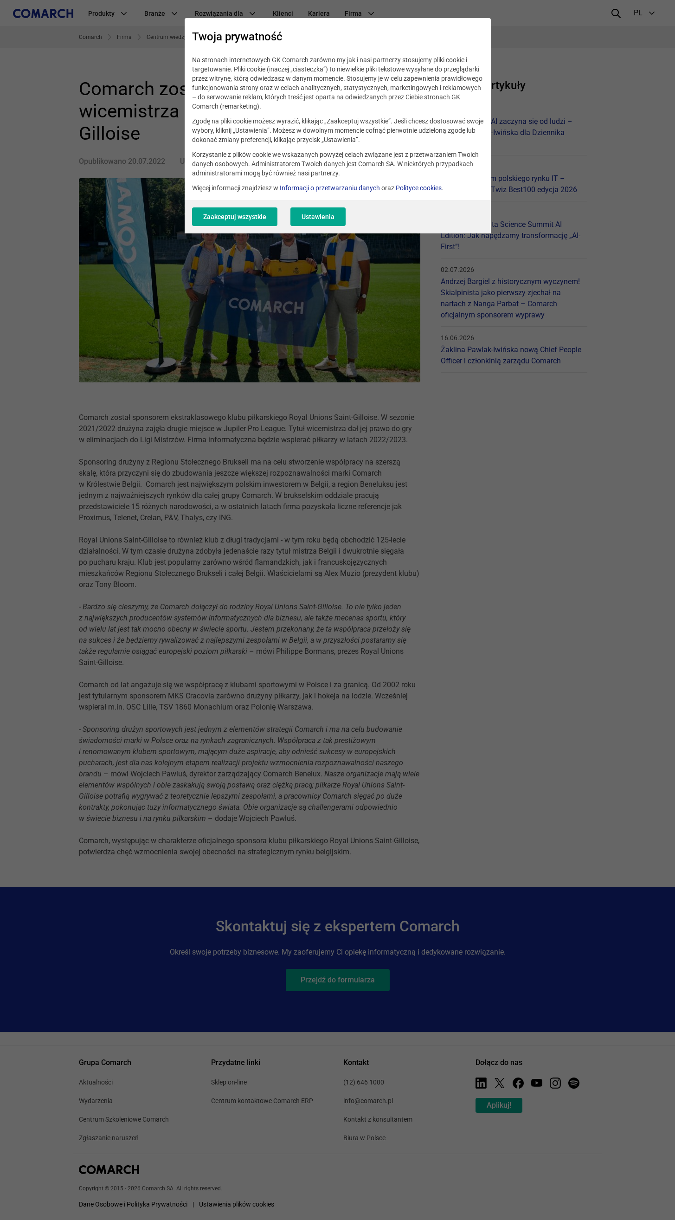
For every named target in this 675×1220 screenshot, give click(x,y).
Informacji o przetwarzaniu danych (330, 188)
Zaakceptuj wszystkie (234, 216)
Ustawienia (318, 216)
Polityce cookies (419, 188)
